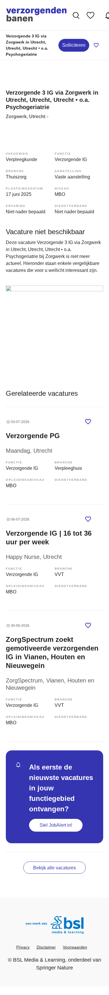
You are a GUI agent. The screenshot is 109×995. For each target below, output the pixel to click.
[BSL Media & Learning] (55, 926)
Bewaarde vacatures (92, 15)
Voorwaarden (75, 947)
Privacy (23, 947)
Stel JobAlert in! (56, 825)
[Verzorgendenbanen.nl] (36, 15)
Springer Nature (54, 968)
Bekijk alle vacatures (54, 867)
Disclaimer (46, 947)
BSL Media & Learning (39, 960)
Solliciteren (73, 45)
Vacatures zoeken (77, 15)
